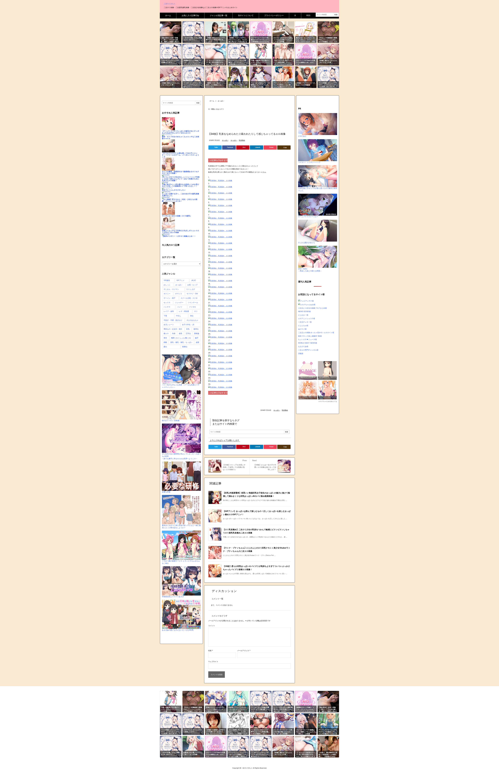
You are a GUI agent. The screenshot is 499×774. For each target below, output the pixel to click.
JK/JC (193, 280)
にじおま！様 (303, 315)
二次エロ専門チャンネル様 (308, 350)
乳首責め (242, 140)
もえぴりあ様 (303, 346)
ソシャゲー (179, 302)
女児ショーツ (169, 325)
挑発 (180, 333)
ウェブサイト (213, 661)
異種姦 (196, 333)
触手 (196, 338)
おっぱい (221, 101)
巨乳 (188, 329)
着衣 (165, 338)
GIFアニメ (180, 280)
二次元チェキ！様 (305, 322)
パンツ (179, 307)
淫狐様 (300, 353)
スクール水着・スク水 (189, 298)
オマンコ (178, 294)
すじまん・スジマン (171, 289)
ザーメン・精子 (169, 298)
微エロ (166, 333)
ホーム (212, 101)
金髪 (197, 342)
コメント (211, 626)
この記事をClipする (218, 160)
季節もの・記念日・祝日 (173, 329)
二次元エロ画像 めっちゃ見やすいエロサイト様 (316, 332)
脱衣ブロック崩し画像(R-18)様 (310, 336)
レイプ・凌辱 (169, 311)
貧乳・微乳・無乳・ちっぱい (181, 342)
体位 (191, 316)
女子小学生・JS (188, 325)
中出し (178, 316)
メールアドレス (243, 651)
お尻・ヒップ (192, 285)
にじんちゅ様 (303, 325)
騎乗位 (184, 347)
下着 (165, 316)
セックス (167, 302)
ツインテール (193, 302)
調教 (165, 342)
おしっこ (167, 285)
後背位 (196, 329)
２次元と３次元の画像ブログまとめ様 (312, 308)
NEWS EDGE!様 (304, 311)
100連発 (167, 280)
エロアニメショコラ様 (306, 318)
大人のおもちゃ (192, 320)
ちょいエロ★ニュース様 (307, 339)
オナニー (167, 294)
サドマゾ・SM (192, 294)
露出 (165, 347)
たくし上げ (190, 289)
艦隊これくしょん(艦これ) (181, 338)
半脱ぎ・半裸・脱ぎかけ (173, 320)
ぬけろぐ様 (302, 329)
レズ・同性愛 (184, 311)
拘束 (173, 333)
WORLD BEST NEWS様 (307, 343)
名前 (210, 651)
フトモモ (192, 307)
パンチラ (167, 307)
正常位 (188, 333)
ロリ (196, 311)
